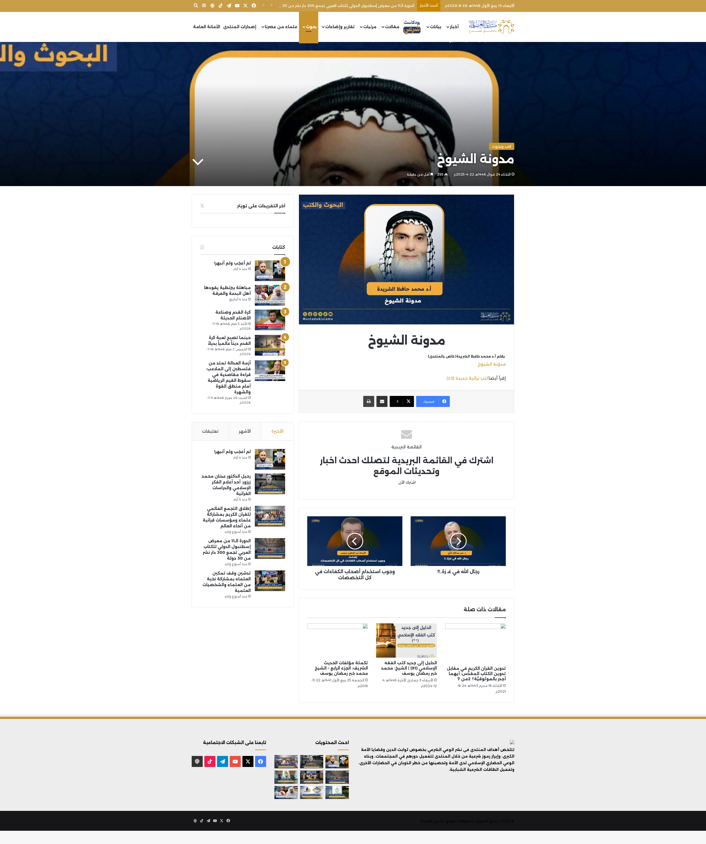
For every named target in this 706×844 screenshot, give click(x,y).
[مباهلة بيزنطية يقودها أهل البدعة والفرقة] (270, 295)
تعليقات (210, 431)
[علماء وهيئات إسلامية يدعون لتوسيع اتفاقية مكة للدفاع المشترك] (286, 777)
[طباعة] (368, 401)
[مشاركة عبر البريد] (381, 401)
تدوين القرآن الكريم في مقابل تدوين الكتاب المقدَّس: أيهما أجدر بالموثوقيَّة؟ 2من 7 (476, 673)
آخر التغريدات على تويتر (261, 205)
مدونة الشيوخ (492, 364)
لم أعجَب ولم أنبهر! (232, 263)
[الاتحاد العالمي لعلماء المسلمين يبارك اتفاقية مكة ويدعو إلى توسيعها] (337, 792)
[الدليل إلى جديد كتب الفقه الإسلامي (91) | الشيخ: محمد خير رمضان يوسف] (406, 640)
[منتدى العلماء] (491, 27)
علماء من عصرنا (281, 26)
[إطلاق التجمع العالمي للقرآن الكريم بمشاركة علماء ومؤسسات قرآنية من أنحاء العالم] (270, 516)
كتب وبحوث (501, 146)
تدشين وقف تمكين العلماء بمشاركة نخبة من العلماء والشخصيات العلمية (351, 5)
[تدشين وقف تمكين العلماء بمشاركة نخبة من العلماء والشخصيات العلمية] (270, 580)
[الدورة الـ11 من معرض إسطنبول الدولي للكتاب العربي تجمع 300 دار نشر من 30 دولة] (270, 548)
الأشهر (245, 431)
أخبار (454, 26)
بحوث (311, 26)
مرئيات (369, 26)
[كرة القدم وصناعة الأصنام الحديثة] (270, 319)
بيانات (435, 26)
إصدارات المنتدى (239, 26)
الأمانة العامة (206, 26)
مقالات (392, 26)
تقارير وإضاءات (340, 26)
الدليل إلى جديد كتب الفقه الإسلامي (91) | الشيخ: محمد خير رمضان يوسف (409, 668)
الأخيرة (277, 431)
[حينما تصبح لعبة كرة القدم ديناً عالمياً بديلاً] (270, 345)
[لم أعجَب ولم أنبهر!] (270, 270)
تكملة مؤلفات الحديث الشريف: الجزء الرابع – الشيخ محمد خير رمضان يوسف (341, 668)
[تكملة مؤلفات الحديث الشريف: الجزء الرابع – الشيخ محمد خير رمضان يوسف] (337, 640)
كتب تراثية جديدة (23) (467, 378)
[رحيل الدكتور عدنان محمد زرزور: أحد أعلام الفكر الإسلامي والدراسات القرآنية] (270, 483)
